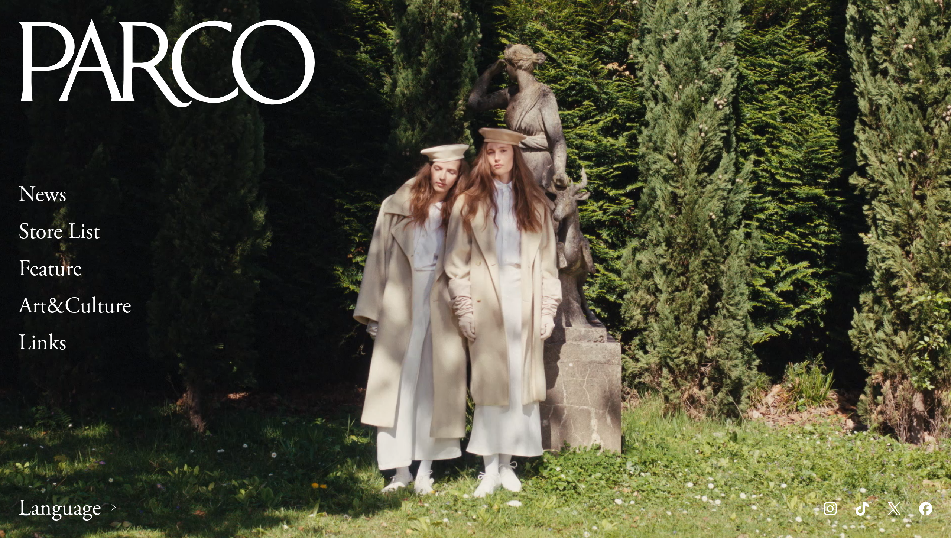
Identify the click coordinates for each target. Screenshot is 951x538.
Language (60, 508)
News (42, 195)
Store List (59, 232)
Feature (50, 269)
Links (42, 343)
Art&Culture (75, 306)
